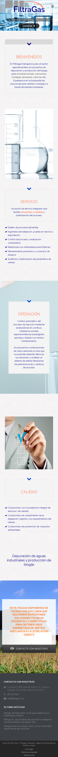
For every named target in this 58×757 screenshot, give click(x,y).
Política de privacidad (29, 752)
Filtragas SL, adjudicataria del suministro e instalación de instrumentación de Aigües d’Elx (28, 720)
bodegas (16, 77)
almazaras (27, 77)
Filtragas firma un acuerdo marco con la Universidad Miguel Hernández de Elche (27, 727)
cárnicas (37, 77)
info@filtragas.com (15, 698)
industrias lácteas (25, 74)
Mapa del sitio (29, 755)
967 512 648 (12, 694)
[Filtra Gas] (29, 6)
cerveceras (40, 74)
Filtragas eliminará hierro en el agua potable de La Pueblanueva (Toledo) (26, 714)
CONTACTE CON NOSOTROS (31, 648)
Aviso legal (29, 749)
